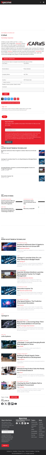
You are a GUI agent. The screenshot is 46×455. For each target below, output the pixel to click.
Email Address (5, 68)
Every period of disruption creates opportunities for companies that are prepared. (29, 349)
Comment (4, 86)
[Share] (5, 99)
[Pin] (15, 99)
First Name (5, 63)
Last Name (26, 63)
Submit (6, 94)
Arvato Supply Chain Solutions (27, 325)
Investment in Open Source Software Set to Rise (30, 202)
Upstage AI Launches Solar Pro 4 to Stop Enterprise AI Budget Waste (19, 159)
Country (4, 79)
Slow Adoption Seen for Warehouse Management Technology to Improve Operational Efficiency (7, 210)
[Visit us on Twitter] (5, 403)
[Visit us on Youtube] (15, 403)
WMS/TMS (3, 334)
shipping (9, 51)
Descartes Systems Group (26, 290)
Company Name (6, 74)
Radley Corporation (8, 37)
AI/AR (18, 255)
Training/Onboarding (22, 353)
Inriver (21, 372)
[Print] (2, 99)
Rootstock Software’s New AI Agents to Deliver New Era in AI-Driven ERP (18, 151)
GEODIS (21, 346)
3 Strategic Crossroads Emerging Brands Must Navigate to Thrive (31, 343)
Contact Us (9, 451)
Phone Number (27, 68)
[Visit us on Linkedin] (9, 403)
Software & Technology (7, 32)
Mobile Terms (37, 138)
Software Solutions (6, 199)
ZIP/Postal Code (28, 79)
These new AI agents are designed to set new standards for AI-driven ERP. (30, 251)
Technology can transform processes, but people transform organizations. (31, 362)
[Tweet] (12, 99)
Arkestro (22, 305)
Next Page (14, 397)
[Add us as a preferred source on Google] (18, 99)
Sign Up (9, 142)
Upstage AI (22, 261)
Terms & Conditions (30, 451)
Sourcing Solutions (28, 199)
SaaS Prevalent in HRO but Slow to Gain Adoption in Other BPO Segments (8, 202)
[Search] (40, 2)
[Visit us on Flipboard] (12, 403)
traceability (38, 51)
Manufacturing (20, 366)
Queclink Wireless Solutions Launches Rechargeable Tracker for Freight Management (18, 168)
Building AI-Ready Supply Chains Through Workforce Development (29, 356)
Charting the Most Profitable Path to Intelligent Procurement (29, 384)
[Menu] (43, 2)
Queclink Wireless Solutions (26, 278)
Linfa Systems (6, 336)
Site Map (37, 451)
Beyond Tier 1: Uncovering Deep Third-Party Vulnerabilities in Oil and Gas (30, 323)
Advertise (15, 451)
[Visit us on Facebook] (2, 403)
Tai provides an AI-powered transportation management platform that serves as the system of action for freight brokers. (30, 294)
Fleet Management (21, 270)
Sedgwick (22, 359)
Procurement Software (22, 299)
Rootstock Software (24, 248)
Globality (22, 387)
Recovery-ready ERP (29, 208)
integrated (18, 43)
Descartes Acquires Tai (7, 176)
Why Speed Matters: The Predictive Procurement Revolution (29, 302)
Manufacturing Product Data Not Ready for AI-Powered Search (30, 369)
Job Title (26, 74)
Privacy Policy (10, 139)
